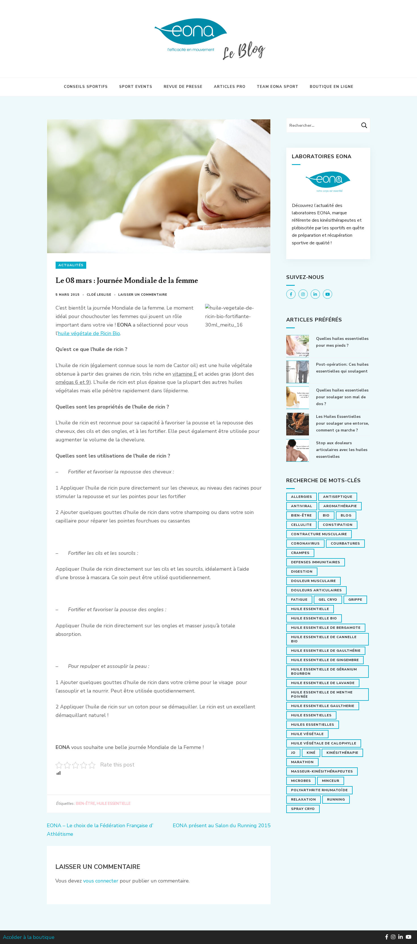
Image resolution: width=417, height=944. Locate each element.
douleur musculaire (313, 581)
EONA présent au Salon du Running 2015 (222, 825)
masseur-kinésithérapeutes (322, 771)
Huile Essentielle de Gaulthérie (326, 650)
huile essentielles (311, 715)
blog (346, 515)
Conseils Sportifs (86, 86)
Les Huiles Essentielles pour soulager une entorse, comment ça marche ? (342, 423)
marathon (302, 762)
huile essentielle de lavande (323, 683)
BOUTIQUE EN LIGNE (331, 86)
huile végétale (307, 734)
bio (326, 515)
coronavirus (305, 543)
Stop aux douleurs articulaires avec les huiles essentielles (341, 449)
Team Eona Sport (277, 86)
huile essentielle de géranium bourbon (324, 671)
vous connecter (100, 880)
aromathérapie (340, 506)
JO (293, 752)
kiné (311, 752)
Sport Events (135, 86)
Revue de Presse (183, 86)
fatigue (299, 599)
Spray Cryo (303, 809)
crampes (300, 553)
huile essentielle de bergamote (326, 627)
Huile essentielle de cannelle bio (324, 639)
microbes (301, 780)
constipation (338, 524)
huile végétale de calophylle (323, 743)
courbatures (345, 543)
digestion (302, 571)
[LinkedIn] (315, 294)
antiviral (301, 506)
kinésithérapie (342, 752)
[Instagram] (303, 294)
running (336, 799)
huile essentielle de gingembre (325, 660)
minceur (330, 780)
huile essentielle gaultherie (322, 706)
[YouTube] (327, 294)
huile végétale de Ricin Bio (89, 333)
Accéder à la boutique (28, 937)
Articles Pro (229, 86)
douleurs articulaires (316, 590)
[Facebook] (291, 294)
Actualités (70, 265)
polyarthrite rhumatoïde (319, 790)
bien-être (85, 803)
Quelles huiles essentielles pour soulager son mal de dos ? (342, 397)
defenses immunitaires (315, 562)
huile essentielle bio (314, 618)
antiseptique (337, 496)
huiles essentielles (312, 724)
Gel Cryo (328, 599)
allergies (301, 496)
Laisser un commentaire (142, 295)
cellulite (301, 524)
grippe (355, 599)
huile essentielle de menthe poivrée (322, 694)
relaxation (303, 799)
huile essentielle (113, 803)
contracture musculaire (319, 534)
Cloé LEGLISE (99, 295)
